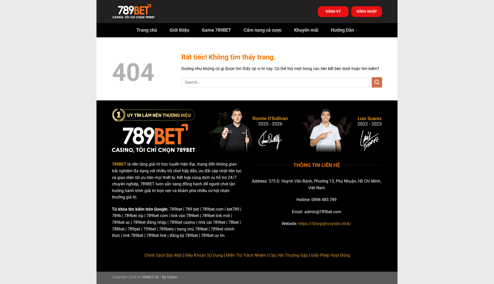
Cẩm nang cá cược (263, 30)
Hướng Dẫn (342, 30)
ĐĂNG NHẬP (367, 11)
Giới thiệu (179, 30)
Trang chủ (146, 30)
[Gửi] (377, 82)
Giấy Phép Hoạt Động (330, 255)
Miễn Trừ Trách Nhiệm (246, 255)
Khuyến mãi (306, 30)
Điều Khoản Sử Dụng (204, 255)
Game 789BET (216, 30)
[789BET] (137, 11)
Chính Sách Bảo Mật (163, 255)
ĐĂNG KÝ (333, 11)
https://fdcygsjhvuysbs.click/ (324, 223)
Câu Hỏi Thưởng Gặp (288, 255)
